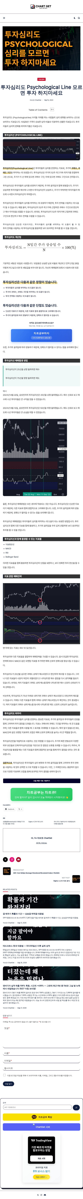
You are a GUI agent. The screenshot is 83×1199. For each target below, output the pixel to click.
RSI (7, 553)
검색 (4, 1103)
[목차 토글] (51, 109)
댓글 (7, 1028)
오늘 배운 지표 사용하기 (42, 781)
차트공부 (41, 79)
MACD (8, 548)
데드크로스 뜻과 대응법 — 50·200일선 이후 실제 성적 (26, 946)
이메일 (8, 1060)
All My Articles (41, 843)
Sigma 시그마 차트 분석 (35, 822)
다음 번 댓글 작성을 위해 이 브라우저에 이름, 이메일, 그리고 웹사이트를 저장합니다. (39, 1076)
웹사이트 (8, 1068)
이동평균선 (10, 544)
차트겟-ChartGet (35, 100)
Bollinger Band (12, 557)
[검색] (76, 1107)
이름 (7, 1053)
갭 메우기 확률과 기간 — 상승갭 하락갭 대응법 (23, 914)
